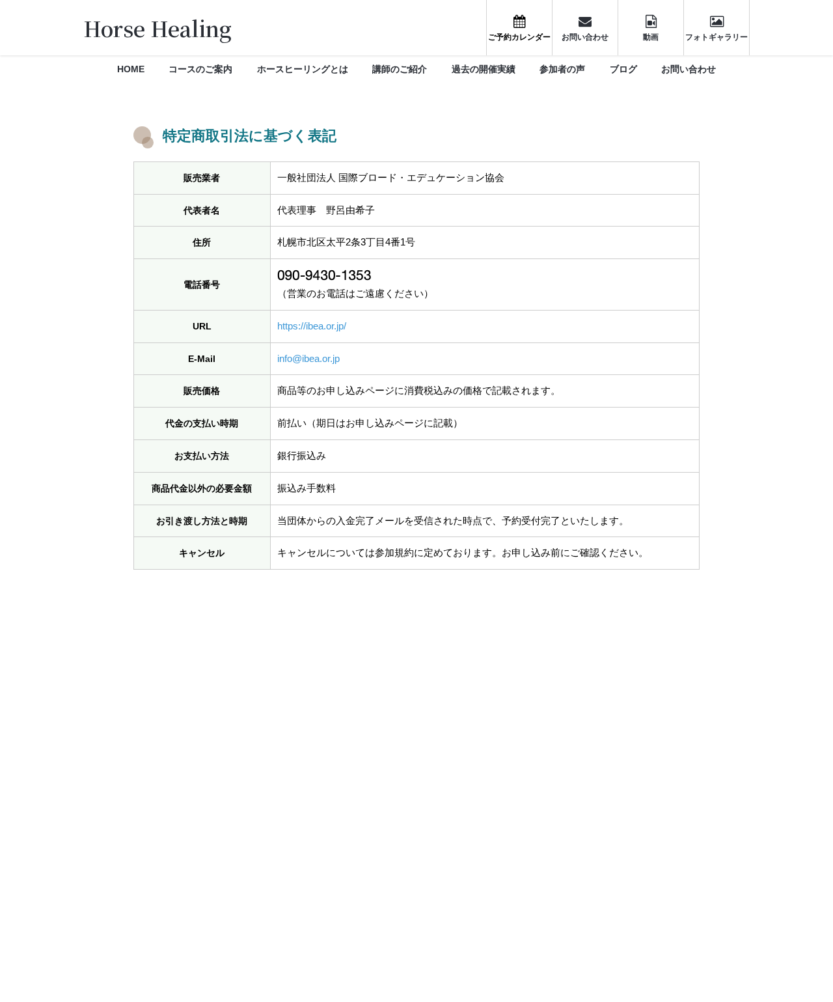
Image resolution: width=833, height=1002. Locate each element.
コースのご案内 (200, 69)
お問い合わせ (688, 69)
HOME (130, 69)
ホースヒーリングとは (302, 69)
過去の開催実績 (483, 69)
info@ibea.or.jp (308, 358)
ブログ (623, 69)
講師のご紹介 (399, 69)
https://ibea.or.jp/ (311, 325)
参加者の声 (562, 69)
